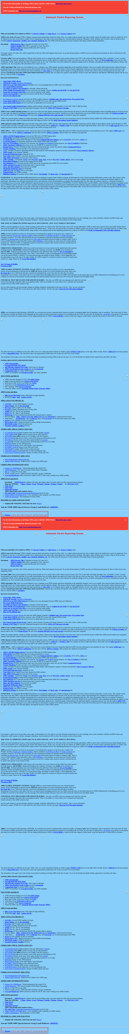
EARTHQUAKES (11, 451)
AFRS (5, 150)
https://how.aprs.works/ (64, 4)
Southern (42, 143)
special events (14, 239)
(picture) (46, 433)
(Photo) (39, 503)
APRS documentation (12, 497)
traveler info (17, 235)
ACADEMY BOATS (12, 433)
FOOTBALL (9, 440)
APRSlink (39, 241)
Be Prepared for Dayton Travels (13, 99)
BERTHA (8, 443)
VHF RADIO (9, 434)
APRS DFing (34, 379)
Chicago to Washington (17, 83)
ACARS (8, 442)
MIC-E (7, 472)
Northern (50, 143)
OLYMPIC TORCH (11, 447)
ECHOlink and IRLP (52, 235)
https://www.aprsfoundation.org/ (30, 11)
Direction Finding (27, 235)
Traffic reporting (67, 235)
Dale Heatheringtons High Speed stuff (17, 459)
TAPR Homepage (10, 470)
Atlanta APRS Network (12, 461)
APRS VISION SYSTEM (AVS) (15, 495)
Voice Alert (37, 239)
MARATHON (9, 445)
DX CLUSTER (10, 438)
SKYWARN (9, 449)
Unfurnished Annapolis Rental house (27, 493)
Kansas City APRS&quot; (13, 468)
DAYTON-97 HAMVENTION (15, 452)
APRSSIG (54, 507)
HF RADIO (9, 436)
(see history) (107, 314)
